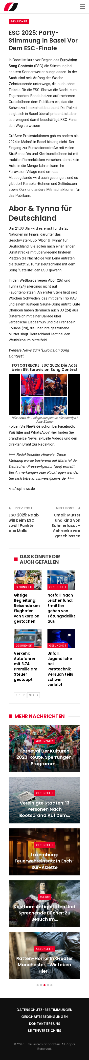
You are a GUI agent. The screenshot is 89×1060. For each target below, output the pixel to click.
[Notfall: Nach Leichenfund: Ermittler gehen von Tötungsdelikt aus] (61, 580)
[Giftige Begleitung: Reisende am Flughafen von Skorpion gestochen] (28, 580)
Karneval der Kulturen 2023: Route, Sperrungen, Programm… (44, 757)
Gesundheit (18, 21)
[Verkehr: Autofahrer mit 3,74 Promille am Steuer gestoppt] (28, 638)
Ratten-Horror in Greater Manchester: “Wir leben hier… (44, 964)
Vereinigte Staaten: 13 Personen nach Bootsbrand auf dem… (44, 809)
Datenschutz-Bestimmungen (44, 1009)
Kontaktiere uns (44, 1023)
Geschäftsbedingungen (44, 1016)
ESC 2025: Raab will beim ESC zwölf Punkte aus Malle (24, 522)
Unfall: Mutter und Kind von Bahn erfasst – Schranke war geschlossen (65, 525)
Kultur (45, 897)
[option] (44, 854)
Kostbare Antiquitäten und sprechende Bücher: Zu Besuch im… (44, 913)
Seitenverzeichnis (44, 1030)
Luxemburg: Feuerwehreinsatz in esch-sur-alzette (45, 861)
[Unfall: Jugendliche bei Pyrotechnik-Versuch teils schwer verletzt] (61, 638)
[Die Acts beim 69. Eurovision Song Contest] (44, 394)
